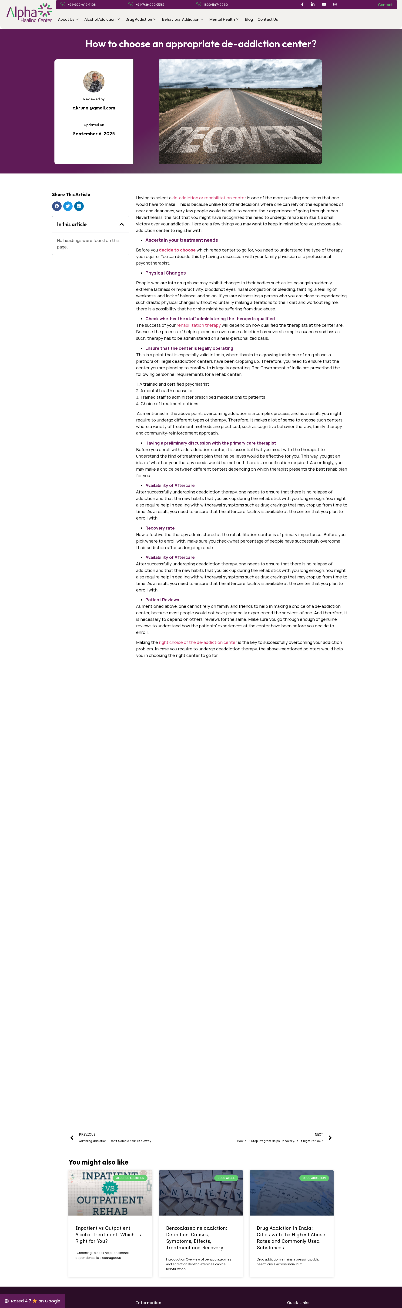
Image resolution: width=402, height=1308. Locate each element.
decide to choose (177, 250)
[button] (57, 206)
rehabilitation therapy (198, 325)
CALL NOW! (242, 904)
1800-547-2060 (215, 4)
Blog (249, 19)
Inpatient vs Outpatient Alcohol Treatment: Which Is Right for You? (108, 1234)
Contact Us (268, 19)
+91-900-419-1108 (81, 4)
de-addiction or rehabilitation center (209, 197)
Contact (385, 4)
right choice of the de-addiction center (198, 642)
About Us (66, 19)
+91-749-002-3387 (149, 4)
